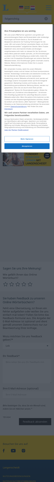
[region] (27, 88)
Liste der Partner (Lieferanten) (16, 130)
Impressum (8, 109)
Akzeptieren (27, 146)
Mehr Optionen (27, 139)
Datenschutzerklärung (19, 106)
